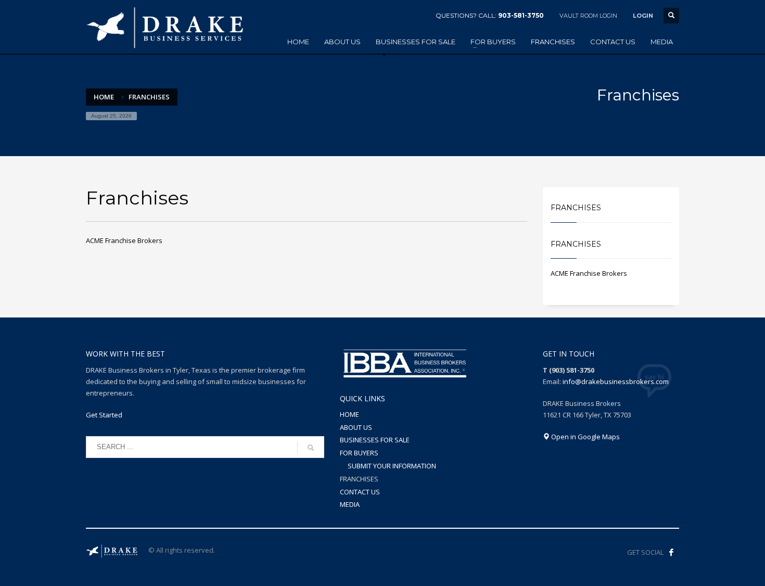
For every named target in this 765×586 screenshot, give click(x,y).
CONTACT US (360, 491)
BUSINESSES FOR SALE (375, 439)
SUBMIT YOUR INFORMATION (392, 465)
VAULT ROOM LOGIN (588, 15)
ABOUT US (356, 427)
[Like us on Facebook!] (671, 552)
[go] (310, 447)
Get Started (104, 414)
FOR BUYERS (359, 452)
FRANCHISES (359, 478)
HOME (349, 414)
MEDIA (350, 504)
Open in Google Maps (585, 436)
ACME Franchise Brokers (124, 240)
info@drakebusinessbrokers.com (616, 381)
